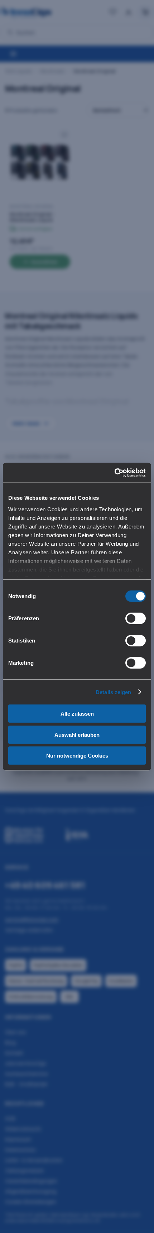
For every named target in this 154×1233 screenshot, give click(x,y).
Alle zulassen (77, 714)
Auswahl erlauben (77, 734)
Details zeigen (113, 692)
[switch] (135, 618)
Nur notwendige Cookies (77, 756)
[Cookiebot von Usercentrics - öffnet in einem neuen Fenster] (114, 472)
